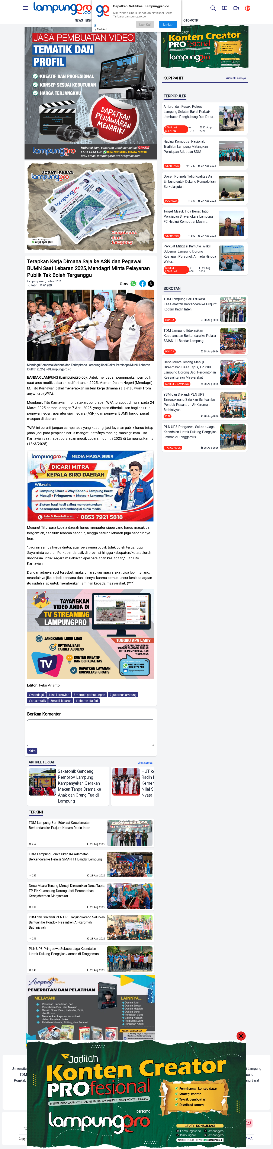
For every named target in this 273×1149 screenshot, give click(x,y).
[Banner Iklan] (205, 46)
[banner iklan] (91, 93)
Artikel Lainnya (236, 78)
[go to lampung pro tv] (236, 8)
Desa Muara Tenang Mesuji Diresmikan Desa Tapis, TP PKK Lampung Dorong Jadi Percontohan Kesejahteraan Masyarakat (67, 891)
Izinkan (168, 24)
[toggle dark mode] (248, 8)
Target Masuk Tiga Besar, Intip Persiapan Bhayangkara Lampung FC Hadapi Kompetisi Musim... (188, 216)
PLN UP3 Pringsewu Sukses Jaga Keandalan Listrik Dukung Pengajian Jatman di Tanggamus (64, 951)
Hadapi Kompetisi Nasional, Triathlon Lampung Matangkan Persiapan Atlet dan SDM (186, 146)
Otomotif (190, 20)
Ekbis (89, 20)
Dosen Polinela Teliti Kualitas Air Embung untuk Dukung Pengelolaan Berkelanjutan (190, 181)
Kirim (32, 751)
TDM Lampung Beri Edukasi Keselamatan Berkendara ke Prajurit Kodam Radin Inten (59, 825)
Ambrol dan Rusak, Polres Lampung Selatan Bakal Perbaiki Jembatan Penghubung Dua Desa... (189, 112)
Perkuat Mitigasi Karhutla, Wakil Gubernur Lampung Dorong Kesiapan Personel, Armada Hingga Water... (190, 254)
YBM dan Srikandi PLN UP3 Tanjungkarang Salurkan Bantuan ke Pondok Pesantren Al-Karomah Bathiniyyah (67, 922)
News (79, 20)
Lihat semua (145, 762)
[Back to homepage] (62, 8)
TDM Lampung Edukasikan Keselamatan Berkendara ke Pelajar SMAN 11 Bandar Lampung (65, 856)
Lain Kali (145, 24)
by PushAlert (100, 29)
